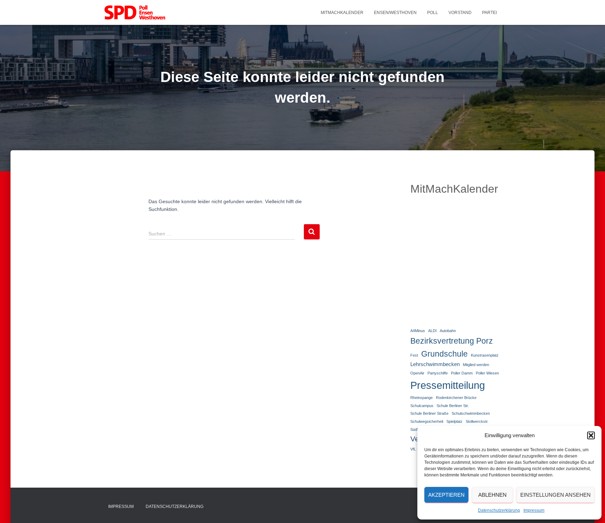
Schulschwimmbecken (471, 413)
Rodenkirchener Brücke (456, 397)
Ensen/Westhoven (395, 12)
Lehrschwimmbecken (435, 364)
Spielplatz (454, 421)
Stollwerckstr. (477, 421)
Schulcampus (421, 406)
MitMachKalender (342, 12)
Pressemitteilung (447, 385)
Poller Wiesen (487, 373)
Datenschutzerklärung (499, 510)
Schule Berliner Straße (429, 413)
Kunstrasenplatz (485, 355)
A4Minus (417, 331)
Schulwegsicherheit (426, 421)
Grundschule (444, 353)
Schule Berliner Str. (453, 406)
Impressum (533, 510)
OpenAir (417, 373)
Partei (489, 12)
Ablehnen (492, 495)
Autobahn (448, 331)
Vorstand (460, 12)
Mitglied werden (476, 365)
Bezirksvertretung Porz (451, 340)
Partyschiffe (437, 373)
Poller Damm (462, 373)
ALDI (432, 331)
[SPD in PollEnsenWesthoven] (135, 12)
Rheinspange (421, 397)
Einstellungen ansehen (555, 495)
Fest (414, 355)
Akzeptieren (446, 495)
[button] (590, 435)
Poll (432, 12)
